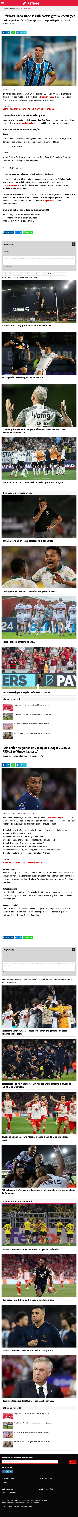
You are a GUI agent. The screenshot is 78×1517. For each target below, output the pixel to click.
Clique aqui (48, 200)
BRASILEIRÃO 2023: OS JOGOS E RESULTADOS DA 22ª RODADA (28, 109)
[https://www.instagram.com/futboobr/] (11, 1471)
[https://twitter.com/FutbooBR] (7, 1471)
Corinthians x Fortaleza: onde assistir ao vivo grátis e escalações (32, 482)
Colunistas (5, 1482)
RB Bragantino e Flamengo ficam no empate (22, 377)
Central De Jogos (16, 9)
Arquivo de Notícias (46, 1489)
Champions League (55, 817)
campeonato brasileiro (59, 274)
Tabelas (6, 9)
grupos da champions (46, 979)
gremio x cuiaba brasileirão (32, 274)
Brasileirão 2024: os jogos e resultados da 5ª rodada (26, 325)
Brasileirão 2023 (47, 97)
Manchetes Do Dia (30, 9)
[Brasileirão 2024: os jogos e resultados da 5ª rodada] (39, 301)
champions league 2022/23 (30, 979)
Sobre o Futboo (7, 1507)
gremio (4, 274)
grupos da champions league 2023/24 (64, 979)
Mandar (72, 1462)
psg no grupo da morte (9, 983)
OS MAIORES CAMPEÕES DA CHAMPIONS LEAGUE (23, 863)
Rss (36, 1507)
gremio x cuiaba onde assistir (28, 277)
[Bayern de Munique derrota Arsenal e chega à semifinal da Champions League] (39, 1113)
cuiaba (10, 274)
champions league (15, 979)
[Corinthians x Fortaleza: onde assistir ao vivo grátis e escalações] (39, 458)
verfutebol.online (26, 123)
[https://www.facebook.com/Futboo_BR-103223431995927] (3, 1471)
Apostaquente (13, 185)
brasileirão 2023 (46, 274)
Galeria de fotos (8, 1479)
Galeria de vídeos (45, 1479)
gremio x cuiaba (18, 274)
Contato (16, 1507)
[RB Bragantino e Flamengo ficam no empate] (39, 353)
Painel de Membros (9, 1493)
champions (5, 979)
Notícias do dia (7, 1489)
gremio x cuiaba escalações (10, 277)
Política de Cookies (26, 1507)
